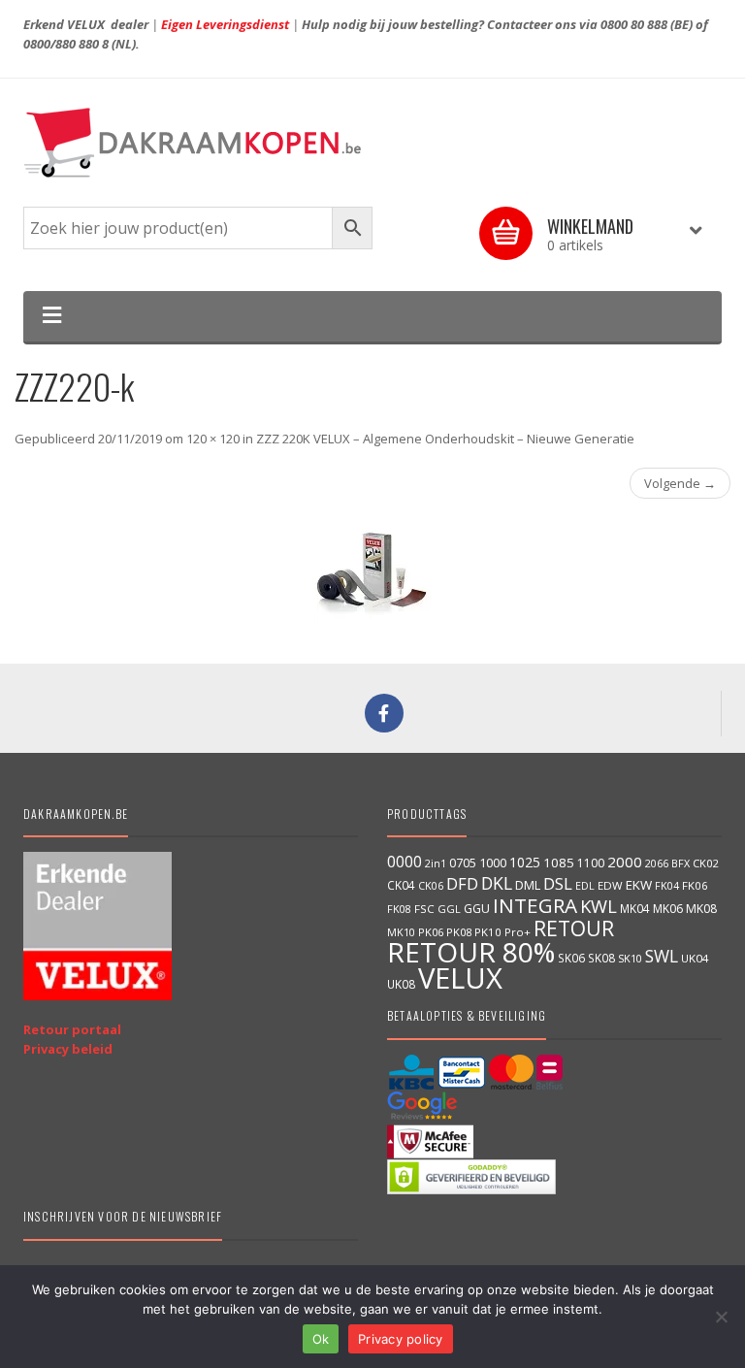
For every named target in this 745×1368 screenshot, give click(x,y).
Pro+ (517, 932)
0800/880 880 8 (66, 43)
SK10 (630, 958)
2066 (656, 863)
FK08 (399, 908)
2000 (624, 861)
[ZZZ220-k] (372, 576)
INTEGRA (535, 905)
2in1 (435, 863)
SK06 (571, 957)
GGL (449, 908)
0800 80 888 (633, 24)
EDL (585, 886)
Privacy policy (400, 1339)
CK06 (430, 886)
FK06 (695, 885)
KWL (598, 906)
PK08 (458, 932)
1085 (558, 862)
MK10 (401, 932)
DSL (557, 883)
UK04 (695, 958)
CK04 (401, 885)
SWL (661, 955)
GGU (477, 908)
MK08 (701, 908)
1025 (524, 862)
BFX (680, 863)
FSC (424, 908)
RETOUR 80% (471, 951)
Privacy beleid (68, 1049)
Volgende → (680, 483)
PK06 (430, 932)
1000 (492, 862)
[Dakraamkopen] (372, 143)
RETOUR (574, 928)
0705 (462, 863)
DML (527, 885)
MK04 (635, 908)
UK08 (401, 984)
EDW (610, 885)
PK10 (488, 932)
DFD (462, 883)
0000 (404, 861)
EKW (639, 885)
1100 (590, 863)
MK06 (668, 908)
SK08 (601, 957)
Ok (321, 1339)
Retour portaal (72, 1029)
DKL (496, 883)
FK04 (667, 886)
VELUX (460, 978)
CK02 (705, 863)
